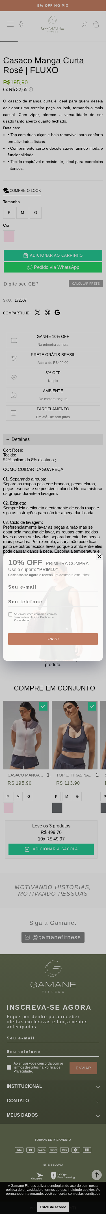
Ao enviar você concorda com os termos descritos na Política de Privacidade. (35, 617)
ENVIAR (53, 638)
